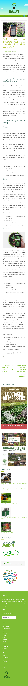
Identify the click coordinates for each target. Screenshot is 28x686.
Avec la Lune (6, 626)
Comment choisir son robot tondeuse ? (9, 504)
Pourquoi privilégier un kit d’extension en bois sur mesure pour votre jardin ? (14, 484)
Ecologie (5, 633)
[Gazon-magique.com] (14, 8)
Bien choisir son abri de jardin (7, 532)
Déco (4, 630)
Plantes (5, 655)
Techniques (6, 657)
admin (14, 51)
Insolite (5, 641)
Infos (4, 665)
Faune (4, 635)
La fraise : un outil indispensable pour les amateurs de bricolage (14, 517)
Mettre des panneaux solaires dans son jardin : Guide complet (14, 489)
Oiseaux (5, 648)
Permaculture (6, 653)
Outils (4, 650)
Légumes (6, 356)
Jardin (4, 644)
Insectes (5, 639)
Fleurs (4, 637)
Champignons (6, 628)
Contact (4, 667)
